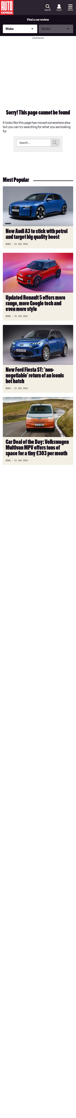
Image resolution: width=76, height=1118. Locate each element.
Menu (70, 10)
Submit (55, 142)
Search (48, 10)
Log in (59, 10)
